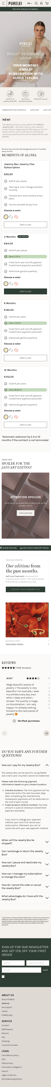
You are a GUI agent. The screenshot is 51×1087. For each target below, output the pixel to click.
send (45, 970)
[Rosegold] (16, 217)
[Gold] (6, 217)
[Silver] (11, 217)
